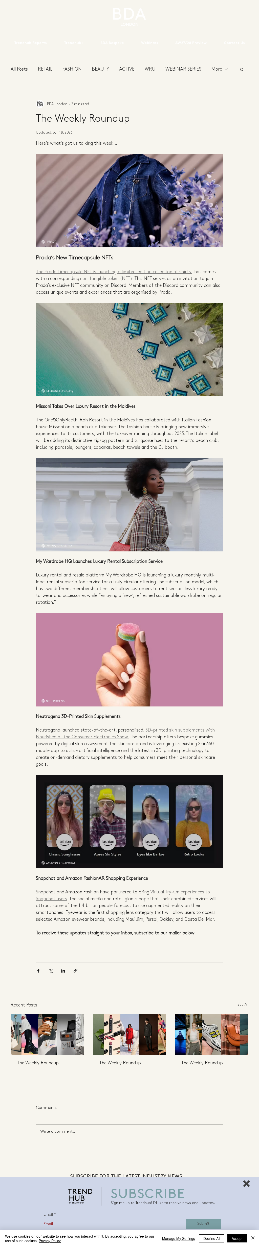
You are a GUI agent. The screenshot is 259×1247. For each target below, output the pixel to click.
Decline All (211, 1238)
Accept (237, 1238)
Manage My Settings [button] (178, 1238)
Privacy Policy (50, 1240)
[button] (246, 1183)
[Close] (253, 1238)
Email (48, 1214)
